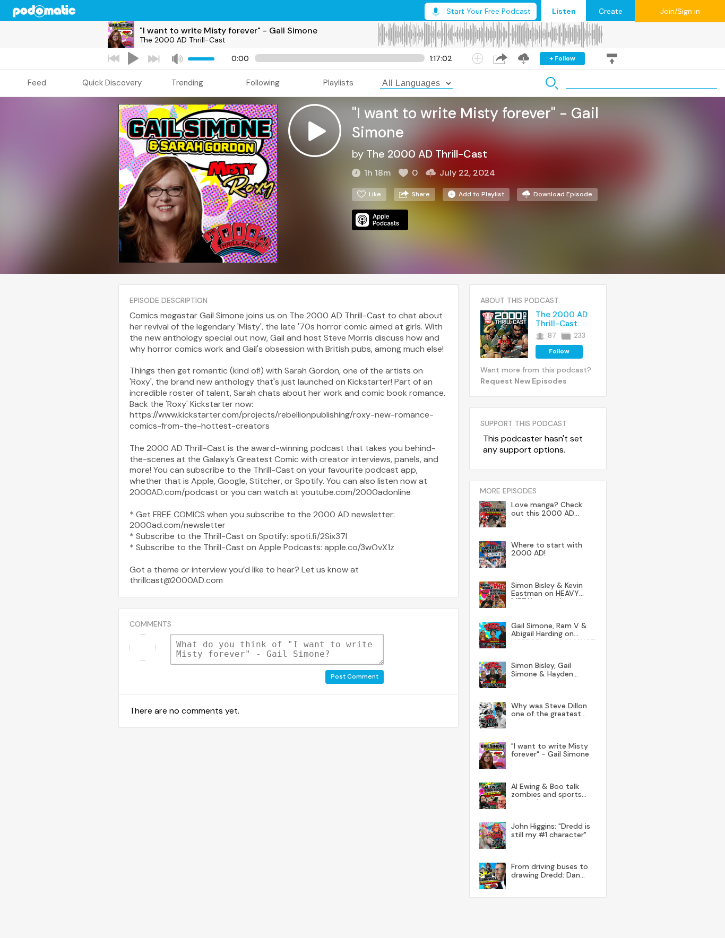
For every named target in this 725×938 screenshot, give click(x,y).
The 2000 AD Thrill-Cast (183, 40)
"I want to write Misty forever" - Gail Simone (228, 30)
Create (611, 11)
